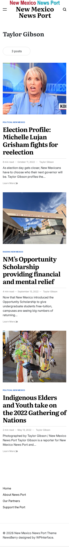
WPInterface (44, 537)
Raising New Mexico (13, 252)
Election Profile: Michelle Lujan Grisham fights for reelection (30, 140)
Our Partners (11, 501)
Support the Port (14, 507)
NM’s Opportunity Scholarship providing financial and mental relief (31, 270)
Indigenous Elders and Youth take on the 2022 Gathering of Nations (34, 408)
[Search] (64, 9)
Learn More (10, 183)
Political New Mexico (14, 122)
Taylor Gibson (46, 162)
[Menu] (5, 9)
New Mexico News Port (35, 12)
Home (7, 488)
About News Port (14, 494)
